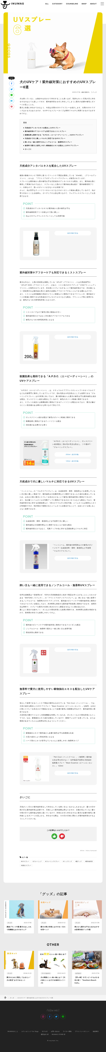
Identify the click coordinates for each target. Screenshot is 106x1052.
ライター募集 (67, 1031)
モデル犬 (45, 1031)
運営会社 (44, 1034)
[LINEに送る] (11, 95)
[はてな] (11, 100)
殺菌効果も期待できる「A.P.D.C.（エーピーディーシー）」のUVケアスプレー (54, 135)
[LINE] (62, 1016)
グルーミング (38, 861)
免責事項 (96, 1031)
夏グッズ (79, 861)
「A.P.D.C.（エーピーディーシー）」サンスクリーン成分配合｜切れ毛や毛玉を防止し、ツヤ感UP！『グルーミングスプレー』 (72, 444)
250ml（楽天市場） (73, 454)
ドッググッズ (68, 861)
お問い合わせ (55, 1031)
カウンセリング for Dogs (30, 1031)
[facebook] (11, 83)
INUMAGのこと (13, 1031)
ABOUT (93, 4)
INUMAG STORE (58, 1034)
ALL (47, 4)
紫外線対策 (89, 861)
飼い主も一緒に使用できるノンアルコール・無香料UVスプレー (48, 142)
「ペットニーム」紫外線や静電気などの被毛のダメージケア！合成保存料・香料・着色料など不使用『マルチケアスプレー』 (72, 548)
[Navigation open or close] (102, 3)
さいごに (28, 149)
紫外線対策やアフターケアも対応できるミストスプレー (45, 131)
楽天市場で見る (72, 233)
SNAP (84, 4)
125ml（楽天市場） (73, 461)
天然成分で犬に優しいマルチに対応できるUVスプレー (45, 138)
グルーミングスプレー (52, 861)
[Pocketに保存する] (11, 106)
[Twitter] (56, 1016)
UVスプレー (25, 861)
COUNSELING (72, 4)
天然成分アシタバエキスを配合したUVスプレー (42, 128)
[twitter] (11, 89)
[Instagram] (43, 1016)
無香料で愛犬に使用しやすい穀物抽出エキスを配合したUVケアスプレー (52, 145)
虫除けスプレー (26, 865)
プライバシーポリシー (82, 1031)
